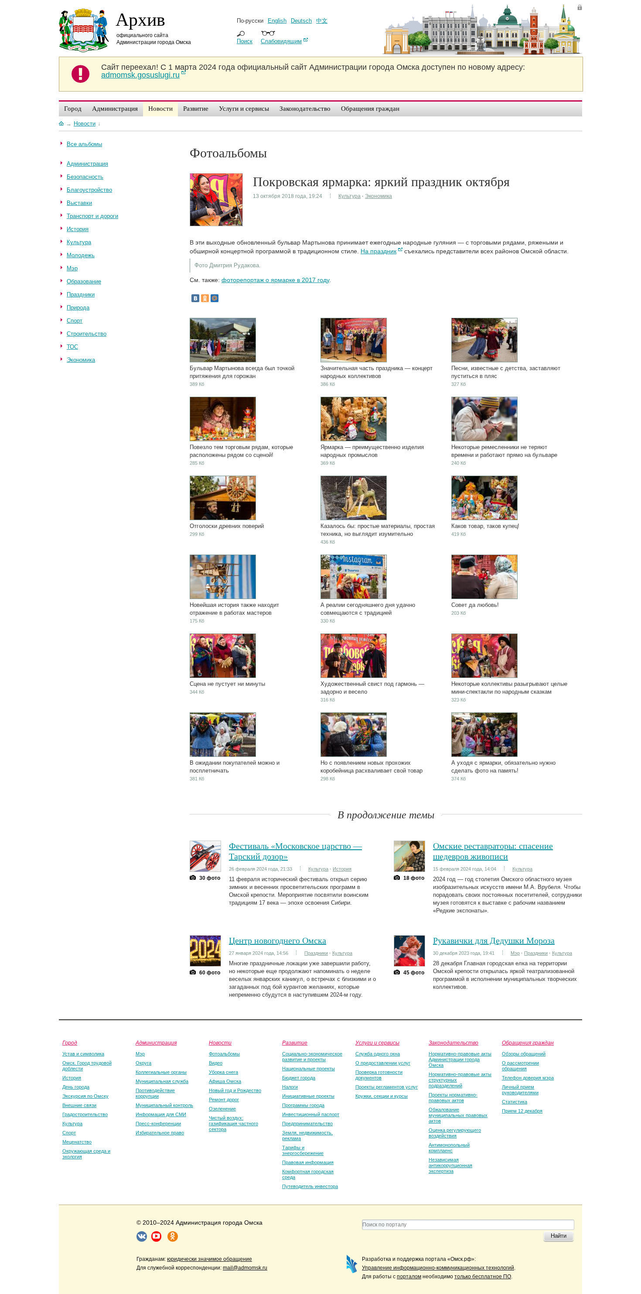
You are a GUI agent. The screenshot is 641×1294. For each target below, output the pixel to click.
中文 (321, 20)
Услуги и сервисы (377, 1042)
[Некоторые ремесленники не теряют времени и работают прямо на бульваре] (484, 439)
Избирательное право (160, 1132)
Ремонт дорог (224, 1099)
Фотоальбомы (224, 1053)
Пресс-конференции (158, 1123)
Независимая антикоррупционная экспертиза (450, 1165)
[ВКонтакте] (195, 298)
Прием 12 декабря (522, 1111)
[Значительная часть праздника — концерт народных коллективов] (353, 360)
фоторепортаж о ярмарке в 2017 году (275, 279)
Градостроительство (85, 1114)
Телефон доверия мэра (528, 1077)
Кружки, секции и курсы (381, 1096)
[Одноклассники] (205, 298)
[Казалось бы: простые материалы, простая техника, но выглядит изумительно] (353, 518)
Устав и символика (83, 1053)
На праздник (378, 251)
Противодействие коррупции (155, 1093)
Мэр (515, 953)
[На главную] (61, 123)
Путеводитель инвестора (310, 1186)
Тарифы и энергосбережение (303, 1150)
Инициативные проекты (308, 1096)
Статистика (514, 1101)
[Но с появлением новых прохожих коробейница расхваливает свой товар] (353, 755)
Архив (140, 19)
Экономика (378, 196)
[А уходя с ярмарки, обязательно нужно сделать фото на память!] (484, 755)
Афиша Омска (225, 1081)
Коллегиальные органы (161, 1072)
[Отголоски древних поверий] (223, 518)
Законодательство (453, 1042)
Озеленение (222, 1108)
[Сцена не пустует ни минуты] (223, 676)
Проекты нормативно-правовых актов (453, 1097)
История (342, 869)
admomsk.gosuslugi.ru (140, 75)
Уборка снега (223, 1072)
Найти (558, 1236)
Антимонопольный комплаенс (449, 1147)
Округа (143, 1063)
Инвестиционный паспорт (310, 1114)
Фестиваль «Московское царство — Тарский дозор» (295, 851)
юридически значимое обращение (209, 1259)
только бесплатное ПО (482, 1277)
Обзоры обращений (524, 1053)
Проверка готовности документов (378, 1074)
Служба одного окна (377, 1053)
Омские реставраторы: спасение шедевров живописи (493, 851)
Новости (220, 1042)
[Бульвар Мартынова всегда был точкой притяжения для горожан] (223, 360)
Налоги (290, 1087)
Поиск (244, 41)
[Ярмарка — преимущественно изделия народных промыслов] (353, 439)
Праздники (316, 953)
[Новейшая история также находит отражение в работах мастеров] (223, 597)
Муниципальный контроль (164, 1105)
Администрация (156, 1042)
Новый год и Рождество (235, 1090)
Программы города (303, 1105)
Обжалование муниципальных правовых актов (458, 1115)
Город (69, 1042)
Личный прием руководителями (520, 1089)
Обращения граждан (528, 1042)
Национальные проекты (308, 1068)
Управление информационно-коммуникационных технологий (438, 1268)
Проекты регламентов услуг (386, 1087)
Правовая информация (308, 1162)
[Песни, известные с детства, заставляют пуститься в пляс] (484, 360)
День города (75, 1087)
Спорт (69, 1132)
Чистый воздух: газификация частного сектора (233, 1123)
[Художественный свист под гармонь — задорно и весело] (353, 676)
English (277, 20)
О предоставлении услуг (382, 1063)
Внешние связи (79, 1105)
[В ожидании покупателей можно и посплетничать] (223, 755)
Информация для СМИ (161, 1114)
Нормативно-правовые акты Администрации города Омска (460, 1059)
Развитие (294, 1042)
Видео (215, 1063)
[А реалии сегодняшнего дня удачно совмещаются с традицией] (353, 597)
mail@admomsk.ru (245, 1268)
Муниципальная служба (162, 1081)
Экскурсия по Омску (85, 1096)
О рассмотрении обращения (520, 1065)
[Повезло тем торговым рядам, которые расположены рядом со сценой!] (223, 439)
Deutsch (301, 20)
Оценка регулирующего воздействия (455, 1132)
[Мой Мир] (214, 298)
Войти (579, 7)
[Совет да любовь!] (484, 597)
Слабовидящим (281, 41)
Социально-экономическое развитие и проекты (312, 1056)
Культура (349, 196)
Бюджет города (298, 1077)
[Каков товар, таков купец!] (484, 518)
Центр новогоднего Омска (277, 940)
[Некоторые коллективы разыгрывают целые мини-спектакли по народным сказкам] (484, 676)
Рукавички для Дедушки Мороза (494, 940)
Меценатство (77, 1141)
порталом (409, 1277)
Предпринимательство (307, 1123)
